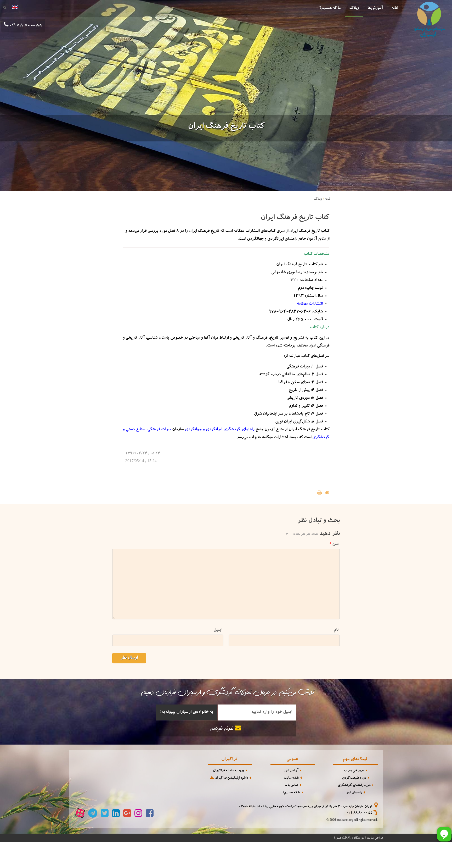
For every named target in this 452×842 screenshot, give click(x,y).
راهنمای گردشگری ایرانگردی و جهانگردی (219, 429)
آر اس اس (291, 771)
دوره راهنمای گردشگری (354, 786)
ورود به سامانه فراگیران (228, 771)
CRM (347, 837)
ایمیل (217, 630)
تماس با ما (291, 786)
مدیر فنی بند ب (354, 771)
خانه (395, 8)
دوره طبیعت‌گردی (354, 778)
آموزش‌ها (375, 8)
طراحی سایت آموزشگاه (368, 838)
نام (336, 630)
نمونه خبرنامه (223, 729)
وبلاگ (354, 8)
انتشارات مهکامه (310, 304)
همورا (337, 838)
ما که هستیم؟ (330, 8)
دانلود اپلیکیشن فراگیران (231, 778)
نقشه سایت (291, 778)
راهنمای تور (354, 793)
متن (335, 544)
